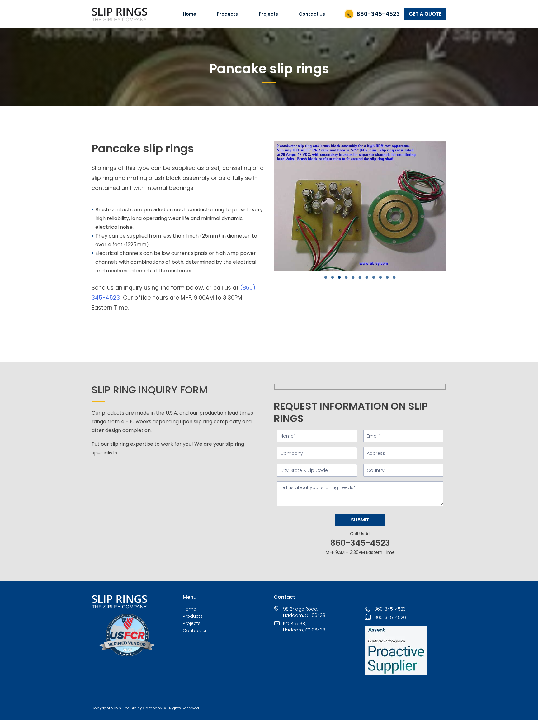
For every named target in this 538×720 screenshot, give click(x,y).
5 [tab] (356, 277)
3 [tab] (343, 277)
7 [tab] (370, 277)
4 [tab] (350, 277)
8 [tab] (377, 277)
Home (189, 14)
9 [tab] (384, 277)
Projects (268, 14)
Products (227, 14)
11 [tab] (397, 277)
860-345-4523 (378, 14)
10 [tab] (391, 277)
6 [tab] (363, 277)
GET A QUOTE (425, 13)
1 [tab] (329, 277)
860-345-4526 (390, 617)
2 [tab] (336, 277)
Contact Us (312, 14)
